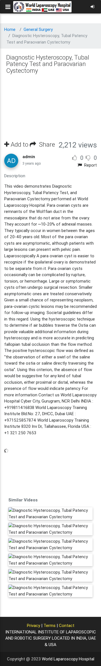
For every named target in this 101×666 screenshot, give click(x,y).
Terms (49, 625)
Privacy (33, 625)
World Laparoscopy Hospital (68, 659)
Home (9, 29)
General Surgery (38, 29)
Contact (66, 625)
